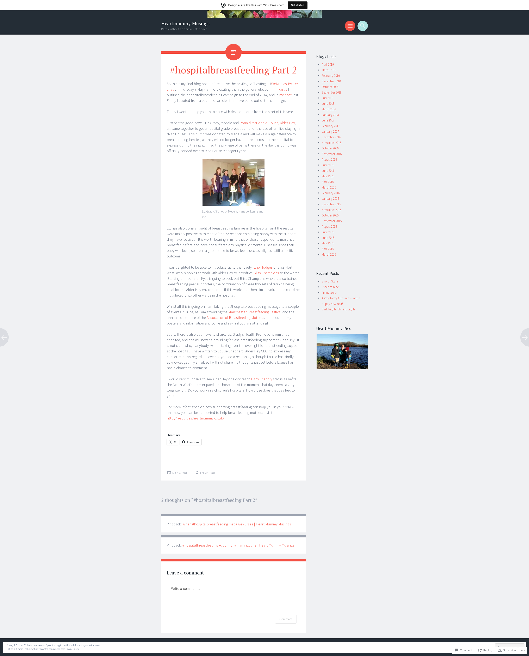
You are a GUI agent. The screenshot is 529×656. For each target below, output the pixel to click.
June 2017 (328, 120)
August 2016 (329, 159)
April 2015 (328, 249)
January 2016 (330, 199)
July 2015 (327, 232)
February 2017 (331, 126)
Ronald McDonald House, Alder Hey (267, 122)
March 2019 (329, 70)
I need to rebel (330, 287)
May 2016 (327, 176)
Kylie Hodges (263, 267)
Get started (297, 5)
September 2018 (332, 92)
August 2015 (329, 226)
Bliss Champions (266, 272)
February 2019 (331, 76)
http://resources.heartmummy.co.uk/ (195, 418)
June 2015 (328, 238)
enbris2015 (208, 473)
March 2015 (329, 254)
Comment (285, 619)
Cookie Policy (72, 648)
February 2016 (331, 193)
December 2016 (331, 137)
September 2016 (332, 154)
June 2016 (328, 171)
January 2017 (330, 131)
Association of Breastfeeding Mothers (235, 317)
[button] (342, 352)
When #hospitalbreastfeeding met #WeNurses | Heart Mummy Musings (236, 524)
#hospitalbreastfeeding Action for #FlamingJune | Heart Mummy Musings (238, 545)
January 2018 (330, 115)
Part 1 (282, 89)
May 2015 (327, 243)
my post (285, 95)
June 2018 (328, 104)
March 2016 (329, 187)
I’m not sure (329, 292)
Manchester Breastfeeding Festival (254, 312)
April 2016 (328, 182)
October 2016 (330, 148)
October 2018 (330, 87)
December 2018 (331, 81)
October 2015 (330, 215)
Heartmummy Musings (185, 23)
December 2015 (331, 204)
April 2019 (328, 64)
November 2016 (331, 143)
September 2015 (332, 221)
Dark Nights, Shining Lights (338, 309)
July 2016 (327, 165)
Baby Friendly (261, 379)
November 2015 (331, 210)
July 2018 (327, 98)
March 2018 (329, 109)
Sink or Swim (330, 281)
